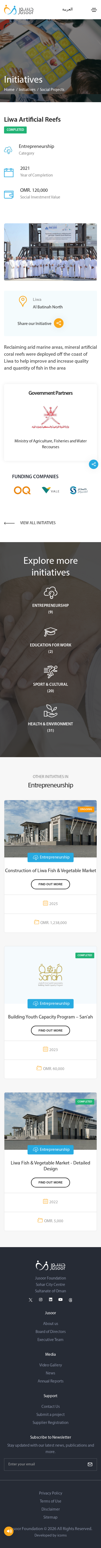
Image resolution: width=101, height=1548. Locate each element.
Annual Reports (51, 1382)
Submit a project (50, 1415)
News (50, 1373)
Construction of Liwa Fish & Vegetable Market (50, 871)
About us (50, 1324)
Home (9, 90)
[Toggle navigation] (94, 10)
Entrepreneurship (50, 606)
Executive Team (50, 1340)
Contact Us (50, 1407)
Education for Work (50, 645)
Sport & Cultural (50, 685)
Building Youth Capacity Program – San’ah (50, 1017)
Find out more (50, 884)
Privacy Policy (50, 1494)
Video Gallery (50, 1365)
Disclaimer (50, 1510)
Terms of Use (50, 1502)
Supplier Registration (50, 1423)
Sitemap (50, 1518)
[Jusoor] (19, 10)
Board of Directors (51, 1332)
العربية (67, 9)
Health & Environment (50, 724)
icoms (62, 1536)
